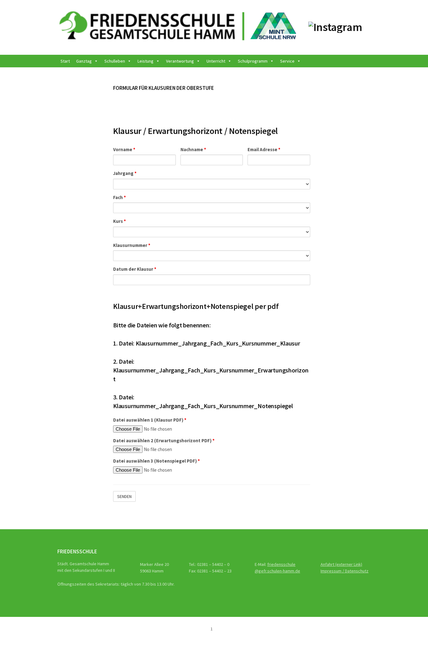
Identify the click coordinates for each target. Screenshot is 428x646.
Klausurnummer (131, 245)
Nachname (193, 149)
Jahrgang (125, 173)
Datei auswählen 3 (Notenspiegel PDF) (156, 461)
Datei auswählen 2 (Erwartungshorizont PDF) (164, 440)
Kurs (119, 221)
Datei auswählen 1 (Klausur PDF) (149, 420)
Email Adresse (264, 149)
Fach (119, 197)
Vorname (124, 149)
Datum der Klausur (134, 269)
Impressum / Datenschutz (344, 571)
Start (65, 61)
